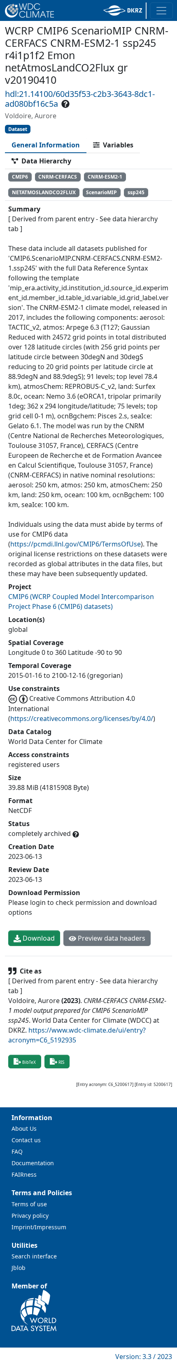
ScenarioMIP (101, 192)
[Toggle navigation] (161, 10)
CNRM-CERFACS (57, 176)
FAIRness (24, 1174)
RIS (61, 1062)
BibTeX (29, 1062)
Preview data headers (110, 938)
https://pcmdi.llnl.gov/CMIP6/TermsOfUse (75, 544)
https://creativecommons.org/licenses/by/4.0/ (81, 718)
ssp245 (136, 192)
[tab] (45, 145)
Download (38, 938)
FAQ (17, 1151)
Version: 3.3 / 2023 (143, 1356)
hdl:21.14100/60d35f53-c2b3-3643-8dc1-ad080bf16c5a (80, 98)
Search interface (34, 1256)
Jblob (19, 1268)
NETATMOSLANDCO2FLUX (44, 192)
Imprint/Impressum (39, 1227)
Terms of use (29, 1204)
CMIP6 (20, 176)
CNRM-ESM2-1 (105, 176)
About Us (24, 1128)
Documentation (33, 1163)
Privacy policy (30, 1215)
